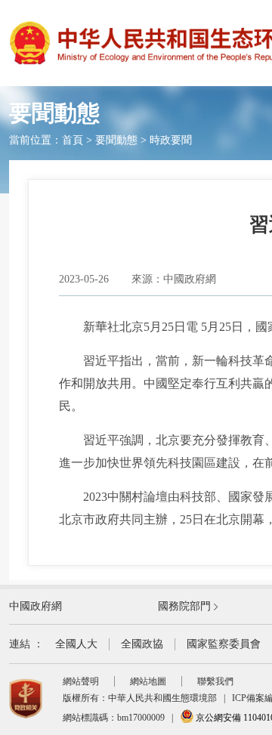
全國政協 (142, 644)
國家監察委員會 (224, 644)
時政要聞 (171, 140)
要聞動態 (116, 140)
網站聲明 (81, 681)
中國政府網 (35, 606)
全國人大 (76, 644)
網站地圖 (148, 681)
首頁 (72, 140)
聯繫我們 (215, 681)
